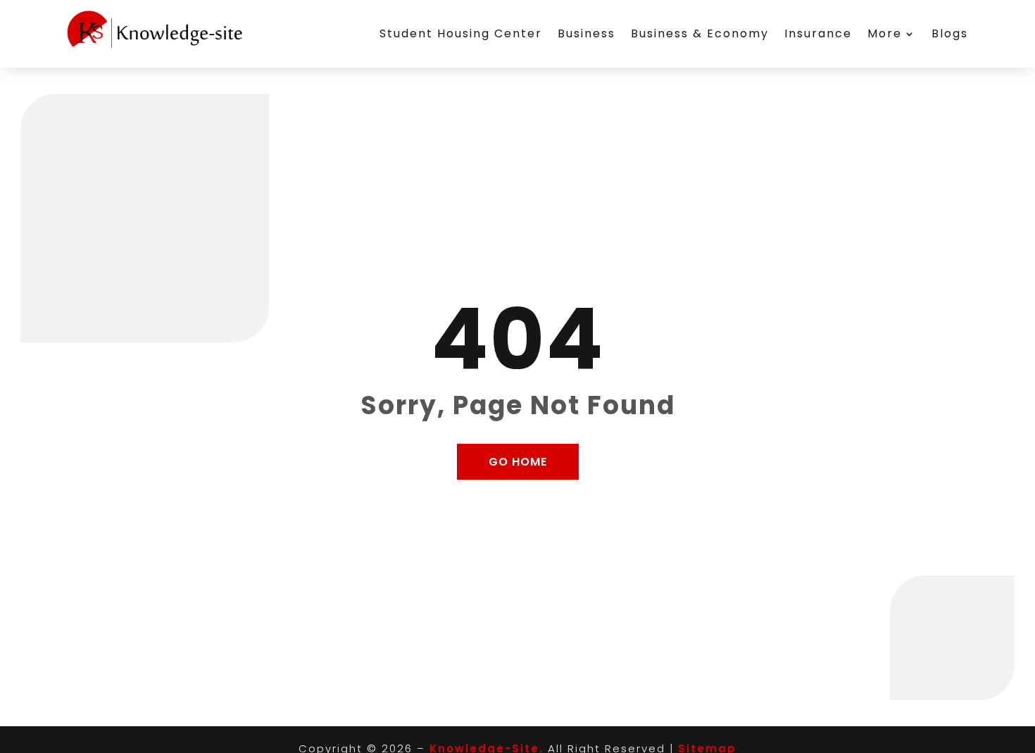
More (884, 33)
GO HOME (518, 462)
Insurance (818, 33)
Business (586, 33)
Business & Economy (700, 33)
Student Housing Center (461, 33)
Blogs (950, 33)
